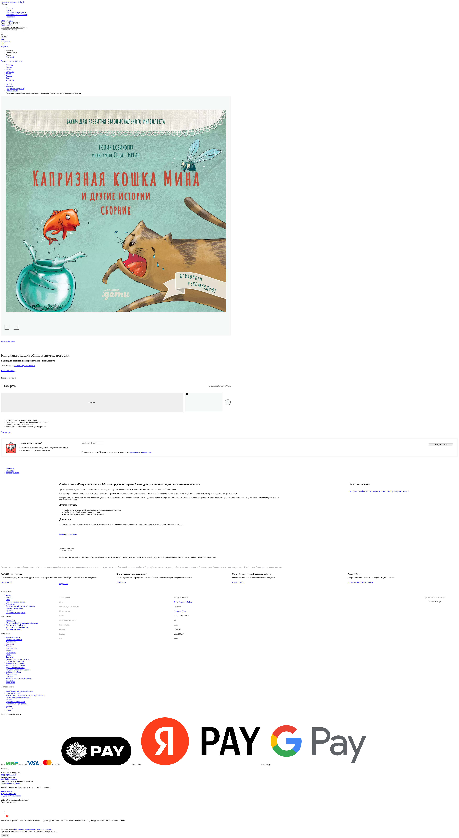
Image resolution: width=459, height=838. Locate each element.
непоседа (389, 491)
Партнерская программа (15, 613)
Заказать (121, 582)
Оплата (9, 706)
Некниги (9, 676)
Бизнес (8, 655)
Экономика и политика (15, 665)
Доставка (9, 8)
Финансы (10, 657)
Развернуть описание (68, 534)
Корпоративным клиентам (16, 15)
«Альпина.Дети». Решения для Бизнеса (22, 623)
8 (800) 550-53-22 (8, 791)
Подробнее (63, 584)
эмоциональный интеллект (361, 491)
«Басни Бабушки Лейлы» (24, 366)
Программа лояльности (15, 702)
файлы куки (19, 829)
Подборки (10, 72)
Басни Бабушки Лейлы (183, 602)
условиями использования (140, 452)
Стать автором (16, 796)
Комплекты (10, 681)
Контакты (10, 80)
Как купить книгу (13, 693)
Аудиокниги (11, 642)
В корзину (92, 402)
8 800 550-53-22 (7, 21)
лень (383, 491)
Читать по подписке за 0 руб (12, 2)
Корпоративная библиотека (17, 627)
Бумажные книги (13, 637)
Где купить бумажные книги (17, 697)
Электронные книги (14, 640)
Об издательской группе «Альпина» (20, 606)
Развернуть (5, 432)
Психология (11, 653)
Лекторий (10, 57)
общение (398, 491)
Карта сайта (10, 683)
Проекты (9, 610)
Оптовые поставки (13, 629)
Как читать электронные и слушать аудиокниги (25, 695)
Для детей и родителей (15, 661)
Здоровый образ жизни (15, 668)
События (9, 65)
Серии (8, 69)
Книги (8, 595)
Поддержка (10, 17)
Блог (8, 78)
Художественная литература (17, 659)
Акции (8, 74)
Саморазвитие (11, 648)
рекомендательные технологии (38, 829)
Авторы (9, 76)
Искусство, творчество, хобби (18, 670)
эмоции (406, 491)
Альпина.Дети (180, 611)
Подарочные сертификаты (16, 12)
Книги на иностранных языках (18, 678)
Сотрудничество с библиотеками (19, 691)
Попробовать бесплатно (360, 582)
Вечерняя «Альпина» (14, 608)
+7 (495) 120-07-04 (8, 794)
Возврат (9, 10)
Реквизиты (10, 604)
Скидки (9, 67)
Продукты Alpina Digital (15, 625)
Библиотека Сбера (13, 672)
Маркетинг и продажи (15, 663)
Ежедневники (11, 674)
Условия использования (15, 602)
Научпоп (9, 650)
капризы (376, 491)
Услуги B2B (11, 621)
